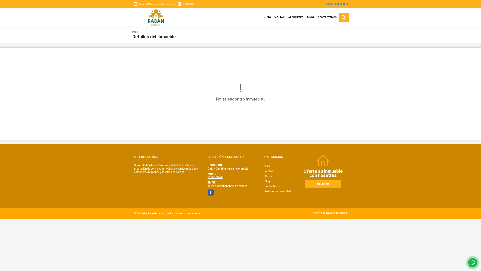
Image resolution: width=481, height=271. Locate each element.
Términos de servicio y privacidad (329, 213)
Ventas (279, 17)
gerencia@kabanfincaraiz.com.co (227, 185)
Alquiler (269, 176)
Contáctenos (327, 17)
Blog (310, 17)
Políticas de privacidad (278, 191)
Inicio (267, 17)
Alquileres (295, 17)
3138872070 (188, 4)
